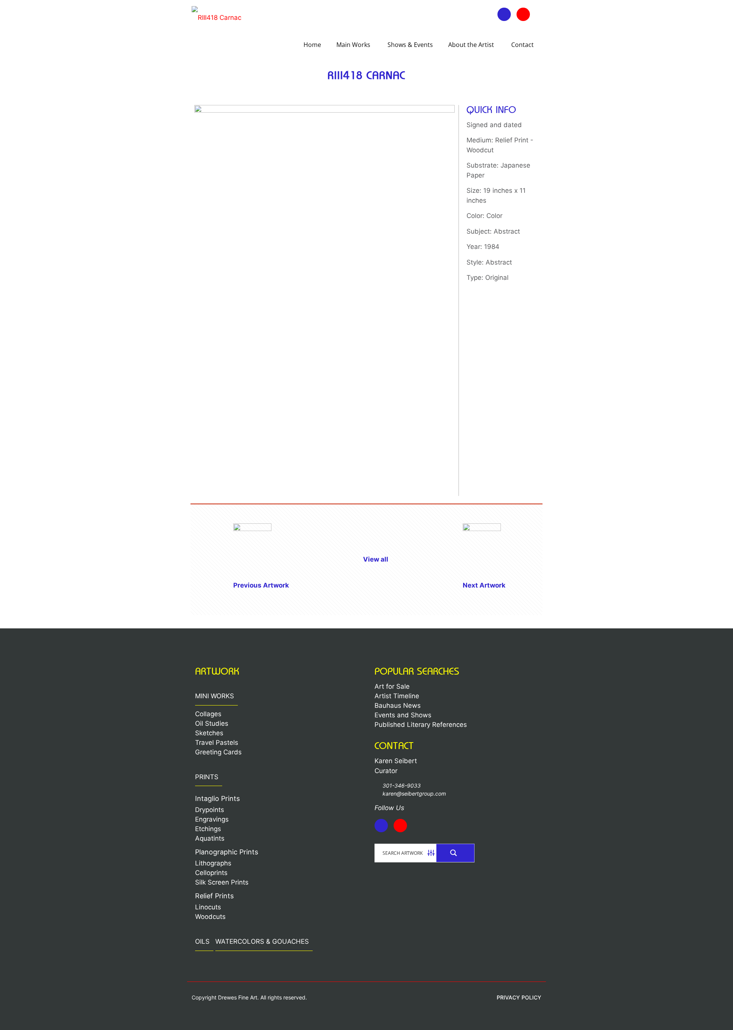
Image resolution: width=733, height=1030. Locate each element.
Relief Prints (214, 896)
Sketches (209, 733)
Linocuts (208, 907)
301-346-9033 (402, 785)
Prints (206, 777)
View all (375, 559)
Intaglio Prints (217, 798)
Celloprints (211, 873)
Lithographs (213, 863)
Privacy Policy (519, 997)
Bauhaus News (398, 705)
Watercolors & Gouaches (262, 941)
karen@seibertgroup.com (414, 793)
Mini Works (214, 696)
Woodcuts (210, 916)
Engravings (212, 819)
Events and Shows (403, 715)
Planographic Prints (226, 852)
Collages (208, 714)
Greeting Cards (218, 752)
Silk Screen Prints (222, 882)
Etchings (208, 829)
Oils (202, 941)
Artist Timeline (397, 696)
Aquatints (209, 838)
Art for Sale (392, 686)
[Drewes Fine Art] (216, 17)
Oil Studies (211, 723)
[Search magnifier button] (455, 853)
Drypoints (209, 810)
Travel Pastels (216, 742)
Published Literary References (421, 724)
